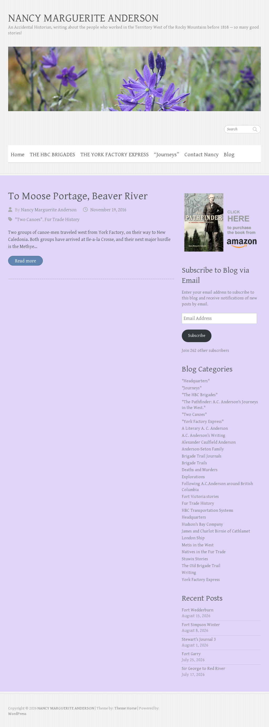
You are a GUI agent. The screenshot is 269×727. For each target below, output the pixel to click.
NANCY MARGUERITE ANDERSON (83, 18)
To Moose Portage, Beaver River (78, 196)
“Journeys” (166, 155)
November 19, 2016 (108, 210)
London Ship (193, 538)
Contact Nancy (201, 155)
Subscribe (196, 335)
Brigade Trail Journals (201, 456)
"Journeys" (191, 388)
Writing (189, 572)
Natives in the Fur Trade (204, 552)
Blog (229, 155)
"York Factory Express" (203, 421)
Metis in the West (198, 545)
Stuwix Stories (195, 559)
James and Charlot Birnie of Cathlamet (216, 531)
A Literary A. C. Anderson (205, 428)
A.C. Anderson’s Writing (203, 435)
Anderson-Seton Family (203, 449)
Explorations (193, 477)
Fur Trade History (62, 219)
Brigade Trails (194, 463)
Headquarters (194, 517)
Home (17, 155)
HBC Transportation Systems (207, 510)
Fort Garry (191, 653)
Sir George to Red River (203, 668)
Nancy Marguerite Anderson (49, 210)
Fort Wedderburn (197, 610)
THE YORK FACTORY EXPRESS (114, 155)
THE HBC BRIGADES (52, 155)
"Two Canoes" (29, 219)
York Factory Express (201, 579)
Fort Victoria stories (200, 496)
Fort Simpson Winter (201, 624)
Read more (25, 261)
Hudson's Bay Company (202, 524)
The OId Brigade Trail (201, 565)
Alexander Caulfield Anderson (209, 442)
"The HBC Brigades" (200, 394)
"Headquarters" (196, 381)
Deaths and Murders (200, 469)
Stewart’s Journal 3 (199, 639)
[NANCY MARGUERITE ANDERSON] (134, 75)
